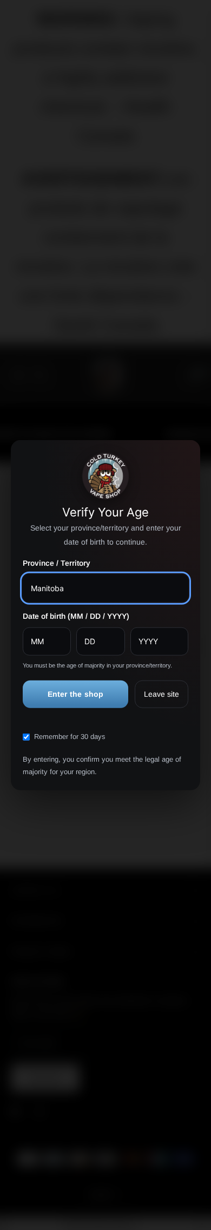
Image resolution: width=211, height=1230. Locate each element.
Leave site (161, 693)
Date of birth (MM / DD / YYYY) (76, 616)
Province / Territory (56, 563)
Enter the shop (76, 693)
